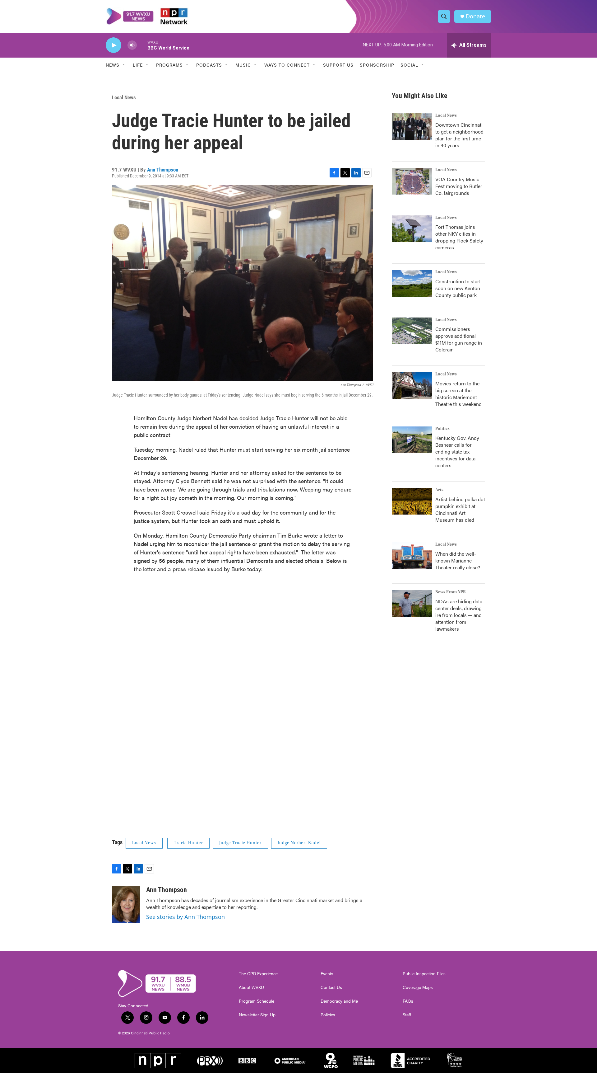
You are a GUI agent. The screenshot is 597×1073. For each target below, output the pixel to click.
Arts (439, 489)
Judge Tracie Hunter (240, 842)
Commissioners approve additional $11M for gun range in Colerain (458, 339)
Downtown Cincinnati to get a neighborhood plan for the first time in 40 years (459, 135)
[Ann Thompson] (126, 904)
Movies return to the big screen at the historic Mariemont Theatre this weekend (458, 393)
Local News (124, 97)
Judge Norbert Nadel (299, 842)
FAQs (408, 1001)
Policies (328, 1014)
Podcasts (209, 65)
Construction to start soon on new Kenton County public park (458, 288)
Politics (442, 428)
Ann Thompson (162, 170)
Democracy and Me (339, 1001)
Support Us (338, 65)
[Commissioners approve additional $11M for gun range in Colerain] (412, 331)
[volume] (132, 45)
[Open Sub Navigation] (124, 64)
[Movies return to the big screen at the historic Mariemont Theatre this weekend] (412, 385)
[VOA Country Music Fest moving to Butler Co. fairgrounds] (412, 181)
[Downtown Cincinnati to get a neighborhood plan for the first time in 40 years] (412, 126)
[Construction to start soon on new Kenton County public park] (412, 283)
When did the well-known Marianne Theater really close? (457, 560)
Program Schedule (256, 1001)
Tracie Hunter (188, 842)
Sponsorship (377, 65)
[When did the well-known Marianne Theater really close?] (412, 555)
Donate (475, 16)
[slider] (142, 45)
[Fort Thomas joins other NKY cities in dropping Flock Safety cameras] (412, 228)
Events (327, 973)
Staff (407, 1014)
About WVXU (251, 987)
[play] (113, 45)
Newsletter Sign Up (257, 1014)
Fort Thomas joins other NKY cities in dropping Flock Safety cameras (459, 237)
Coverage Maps (418, 987)
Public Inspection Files (424, 973)
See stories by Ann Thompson (185, 916)
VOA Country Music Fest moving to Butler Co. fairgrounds (458, 186)
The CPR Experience (258, 973)
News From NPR (450, 592)
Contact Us (331, 987)
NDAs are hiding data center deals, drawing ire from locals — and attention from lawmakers (458, 615)
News (112, 65)
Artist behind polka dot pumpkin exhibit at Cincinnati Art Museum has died (460, 509)
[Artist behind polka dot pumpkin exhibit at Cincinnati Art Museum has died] (412, 501)
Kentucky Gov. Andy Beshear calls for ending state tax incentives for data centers (457, 451)
